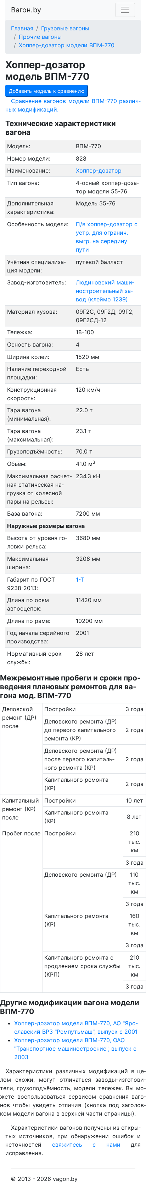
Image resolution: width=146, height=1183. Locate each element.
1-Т (80, 579)
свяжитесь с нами (86, 1144)
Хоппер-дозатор (99, 170)
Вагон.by (26, 10)
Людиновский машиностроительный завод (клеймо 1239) (105, 291)
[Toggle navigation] (125, 10)
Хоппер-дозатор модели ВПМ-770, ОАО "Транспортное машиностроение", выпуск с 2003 (75, 1049)
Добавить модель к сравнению (46, 91)
